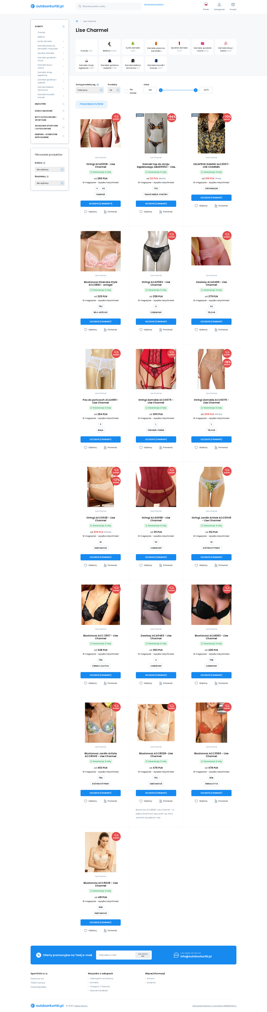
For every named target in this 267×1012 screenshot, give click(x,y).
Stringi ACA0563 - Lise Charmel (156, 283)
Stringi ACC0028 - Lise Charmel (100, 519)
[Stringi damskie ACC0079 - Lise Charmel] (211, 369)
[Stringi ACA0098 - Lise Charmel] (156, 487)
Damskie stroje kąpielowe (45, 74)
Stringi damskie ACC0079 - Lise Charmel (211, 401)
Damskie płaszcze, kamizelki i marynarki (48, 47)
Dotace (150, 978)
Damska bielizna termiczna (45, 88)
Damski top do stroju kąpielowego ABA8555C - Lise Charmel (156, 165)
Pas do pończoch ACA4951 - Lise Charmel (101, 401)
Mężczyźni (40, 104)
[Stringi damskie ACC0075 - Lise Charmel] (156, 369)
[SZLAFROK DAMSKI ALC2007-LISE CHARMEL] (211, 133)
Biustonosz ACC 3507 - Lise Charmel (100, 637)
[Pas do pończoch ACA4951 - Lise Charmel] (101, 369)
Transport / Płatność (100, 986)
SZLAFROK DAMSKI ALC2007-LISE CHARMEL (211, 165)
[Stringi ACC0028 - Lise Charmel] (101, 487)
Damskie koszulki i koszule (46, 96)
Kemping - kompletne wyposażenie (46, 136)
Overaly (41, 32)
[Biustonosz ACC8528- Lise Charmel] (156, 723)
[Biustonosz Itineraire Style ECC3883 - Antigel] (101, 251)
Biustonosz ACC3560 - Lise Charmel (211, 755)
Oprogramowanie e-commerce (208, 1005)
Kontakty (94, 982)
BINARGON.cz (230, 1005)
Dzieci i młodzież (43, 110)
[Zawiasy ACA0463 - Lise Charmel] (156, 605)
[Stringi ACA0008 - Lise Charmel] (101, 133)
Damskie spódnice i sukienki (47, 81)
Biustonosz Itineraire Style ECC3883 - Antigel (100, 283)
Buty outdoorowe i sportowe (45, 118)
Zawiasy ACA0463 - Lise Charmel (156, 637)
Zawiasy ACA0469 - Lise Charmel (211, 283)
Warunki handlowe (99, 990)
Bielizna (41, 36)
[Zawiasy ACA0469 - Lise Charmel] (211, 251)
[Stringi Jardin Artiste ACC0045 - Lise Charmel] (211, 487)
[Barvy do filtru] (50, 169)
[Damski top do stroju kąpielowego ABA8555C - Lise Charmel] (156, 133)
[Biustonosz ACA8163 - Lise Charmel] (211, 605)
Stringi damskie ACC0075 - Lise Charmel (156, 401)
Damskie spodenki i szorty (47, 59)
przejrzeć (151, 982)
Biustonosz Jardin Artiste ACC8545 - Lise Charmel (101, 755)
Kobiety (39, 26)
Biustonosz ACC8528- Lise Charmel (156, 755)
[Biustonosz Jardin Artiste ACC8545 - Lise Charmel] (101, 723)
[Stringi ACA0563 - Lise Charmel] (156, 251)
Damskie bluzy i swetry (45, 66)
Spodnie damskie (46, 53)
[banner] (50, 6)
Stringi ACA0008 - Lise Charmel (100, 165)
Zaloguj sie (143, 955)
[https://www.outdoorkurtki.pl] (77, 21)
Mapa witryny (81, 1005)
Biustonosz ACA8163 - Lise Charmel (211, 637)
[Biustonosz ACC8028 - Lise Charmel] (101, 852)
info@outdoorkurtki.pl (153, 4)
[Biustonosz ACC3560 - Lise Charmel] (211, 723)
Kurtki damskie (45, 41)
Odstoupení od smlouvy (101, 978)
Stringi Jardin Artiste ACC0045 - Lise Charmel (211, 519)
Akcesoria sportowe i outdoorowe (46, 127)
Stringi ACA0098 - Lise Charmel (156, 519)
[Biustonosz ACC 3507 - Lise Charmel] (101, 605)
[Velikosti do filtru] (50, 183)
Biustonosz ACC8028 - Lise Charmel (101, 884)
